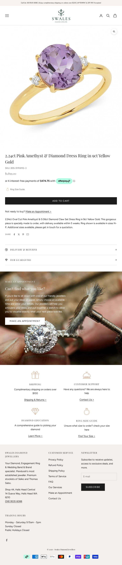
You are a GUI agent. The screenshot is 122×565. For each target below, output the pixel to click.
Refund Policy (55, 465)
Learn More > (35, 435)
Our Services (55, 487)
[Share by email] (27, 234)
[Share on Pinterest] (23, 234)
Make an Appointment (25, 321)
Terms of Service (57, 476)
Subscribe (93, 487)
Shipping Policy (56, 470)
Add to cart (61, 201)
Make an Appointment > (38, 211)
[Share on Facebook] (14, 234)
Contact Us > (87, 399)
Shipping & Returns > (35, 399)
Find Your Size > (86, 436)
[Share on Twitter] (18, 234)
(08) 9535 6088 (13, 501)
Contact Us (54, 498)
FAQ (50, 481)
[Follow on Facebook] (6, 540)
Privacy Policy (55, 459)
